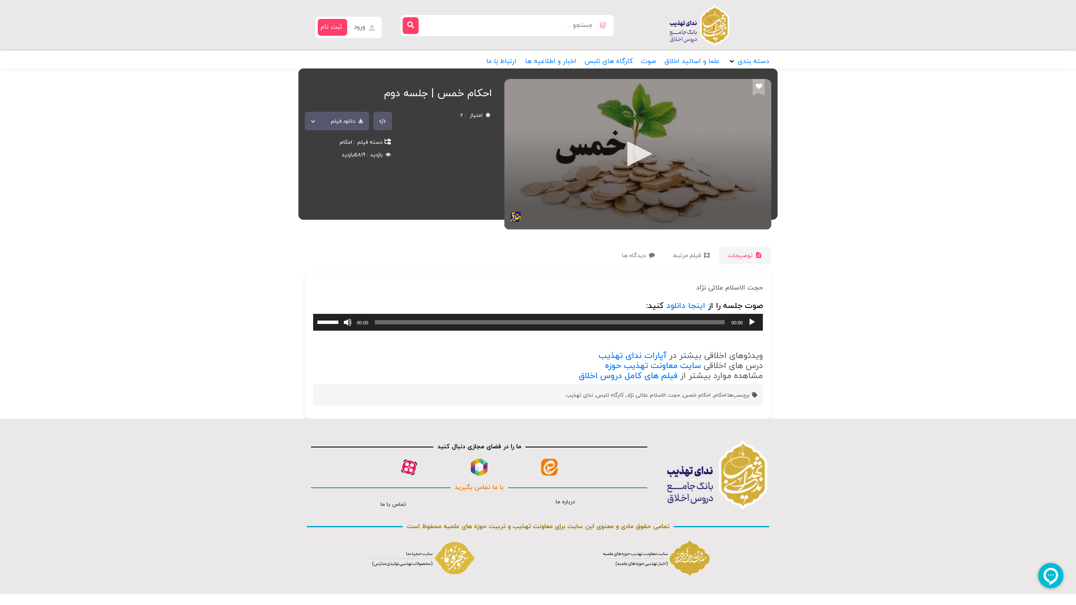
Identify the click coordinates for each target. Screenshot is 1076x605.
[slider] (329, 321)
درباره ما (565, 502)
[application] (538, 322)
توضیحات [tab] (741, 256)
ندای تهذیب (579, 395)
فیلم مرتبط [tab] (688, 256)
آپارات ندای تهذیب (633, 356)
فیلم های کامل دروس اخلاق (628, 376)
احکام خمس (697, 395)
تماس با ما (393, 504)
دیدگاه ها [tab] (635, 256)
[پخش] (752, 322)
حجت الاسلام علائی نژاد (653, 395)
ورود (360, 27)
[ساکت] (347, 322)
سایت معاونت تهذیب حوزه (653, 366)
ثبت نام (331, 27)
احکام (346, 142)
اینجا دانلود (685, 306)
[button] (748, 61)
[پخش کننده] (636, 154)
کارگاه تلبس (610, 395)
